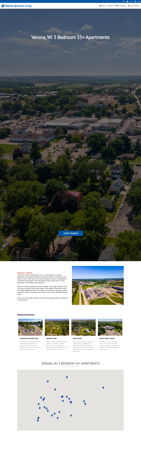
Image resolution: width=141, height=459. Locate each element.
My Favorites (121, 6)
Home (103, 6)
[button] (44, 399)
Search (111, 6)
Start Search (70, 233)
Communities (134, 6)
